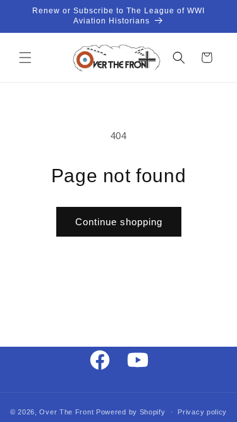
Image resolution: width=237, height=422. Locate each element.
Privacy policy (202, 412)
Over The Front (66, 412)
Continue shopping (118, 221)
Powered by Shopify (131, 412)
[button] (25, 57)
